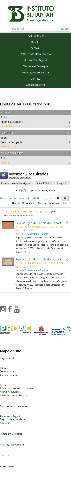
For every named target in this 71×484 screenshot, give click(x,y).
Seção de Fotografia (11, 142)
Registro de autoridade (12, 419)
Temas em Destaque (35, 66)
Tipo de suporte (12, 152)
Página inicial (35, 35)
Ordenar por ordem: (49, 203)
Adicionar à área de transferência (67, 223)
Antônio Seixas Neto (12, 121)
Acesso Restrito (35, 84)
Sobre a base (7, 371)
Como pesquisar (9, 375)
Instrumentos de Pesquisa (14, 395)
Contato (35, 78)
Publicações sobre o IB (35, 72)
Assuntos (5, 422)
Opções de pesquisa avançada (35, 190)
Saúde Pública (8, 146)
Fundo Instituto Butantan (37, 233)
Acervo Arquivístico (10, 391)
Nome (5, 112)
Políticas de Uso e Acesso (35, 54)
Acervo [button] (35, 48)
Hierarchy (42, 198)
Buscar (64, 28)
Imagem (5, 162)
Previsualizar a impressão (17, 198)
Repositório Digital (35, 60)
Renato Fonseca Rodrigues (15, 126)
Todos (4, 117)
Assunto (7, 132)
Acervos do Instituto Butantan (16, 388)
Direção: (16, 203)
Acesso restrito (8, 466)
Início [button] (34, 41)
